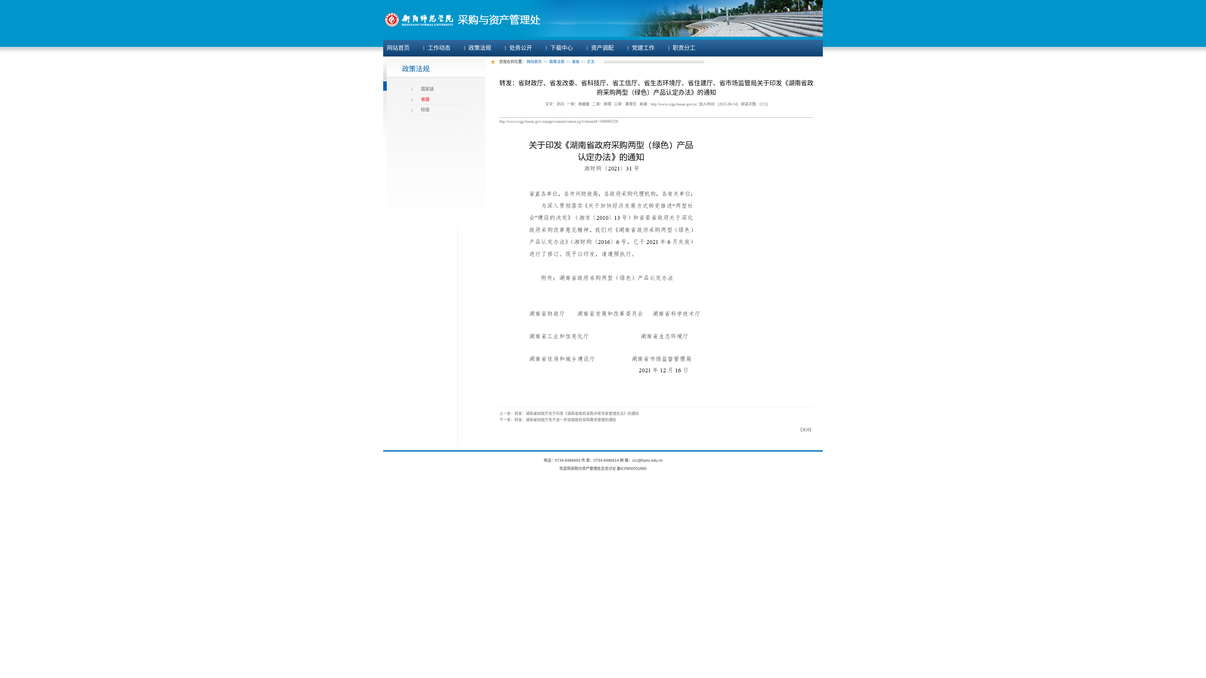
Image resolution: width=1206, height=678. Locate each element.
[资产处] (470, 26)
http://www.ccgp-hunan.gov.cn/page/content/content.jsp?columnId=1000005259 (558, 121)
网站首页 (398, 48)
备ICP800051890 (632, 468)
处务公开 (520, 48)
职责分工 (684, 48)
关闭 (806, 430)
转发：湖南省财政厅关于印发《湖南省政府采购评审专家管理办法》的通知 (576, 414)
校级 (425, 109)
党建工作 (643, 48)
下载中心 (561, 48)
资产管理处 (591, 468)
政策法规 (480, 48)
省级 (425, 99)
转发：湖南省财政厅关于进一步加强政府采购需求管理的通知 (565, 420)
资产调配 (602, 48)
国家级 (427, 89)
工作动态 (439, 48)
